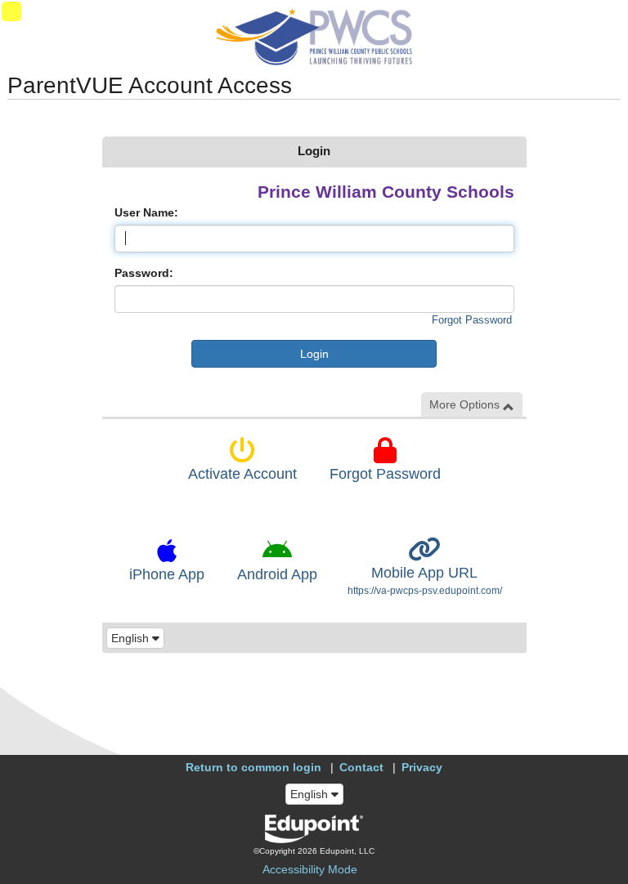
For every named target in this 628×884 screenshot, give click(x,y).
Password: (143, 272)
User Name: (146, 212)
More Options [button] (466, 404)
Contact (361, 767)
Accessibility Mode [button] (309, 869)
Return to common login (253, 767)
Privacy (421, 767)
